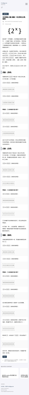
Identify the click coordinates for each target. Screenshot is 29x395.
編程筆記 (6, 14)
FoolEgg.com (4, 3)
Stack (5, 391)
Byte (5, 356)
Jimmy (12, 391)
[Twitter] (2, 7)
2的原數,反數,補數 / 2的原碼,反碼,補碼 (13, 18)
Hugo (6, 389)
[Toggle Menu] (26, 3)
